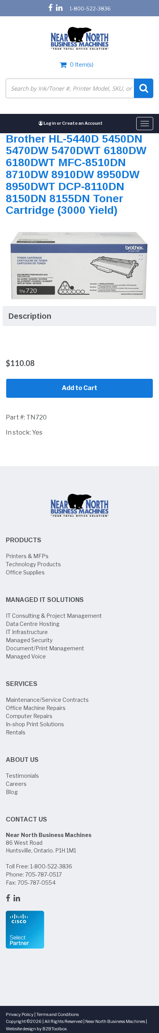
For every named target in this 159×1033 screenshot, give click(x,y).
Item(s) (81, 64)
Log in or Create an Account (73, 123)
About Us (22, 759)
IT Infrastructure (27, 632)
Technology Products (33, 564)
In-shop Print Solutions (35, 724)
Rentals (15, 732)
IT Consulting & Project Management (54, 615)
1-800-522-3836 (90, 8)
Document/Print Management (45, 648)
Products (23, 540)
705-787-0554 (36, 882)
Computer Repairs (29, 716)
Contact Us (26, 819)
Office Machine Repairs (36, 708)
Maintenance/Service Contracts (47, 699)
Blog (12, 792)
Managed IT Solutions (45, 599)
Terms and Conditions (57, 1014)
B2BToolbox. (55, 1028)
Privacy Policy (20, 1014)
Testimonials (22, 775)
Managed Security (29, 640)
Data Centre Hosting (32, 623)
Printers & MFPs (27, 556)
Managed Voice (26, 656)
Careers (16, 783)
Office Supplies (25, 572)
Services (21, 684)
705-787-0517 (43, 874)
